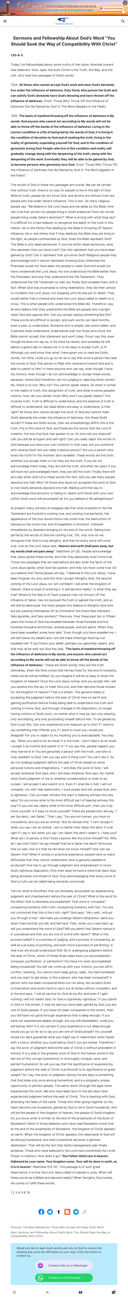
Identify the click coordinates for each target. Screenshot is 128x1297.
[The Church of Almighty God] (64, 21)
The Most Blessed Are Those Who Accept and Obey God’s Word (63, 1227)
